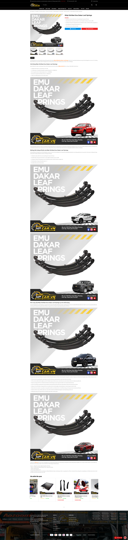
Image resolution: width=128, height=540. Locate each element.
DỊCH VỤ (70, 8)
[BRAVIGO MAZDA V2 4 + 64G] (94, 486)
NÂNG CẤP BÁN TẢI (62, 8)
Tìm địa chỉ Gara (95, 1)
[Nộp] (92, 5)
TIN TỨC (82, 8)
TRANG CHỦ (41, 8)
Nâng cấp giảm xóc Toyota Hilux (58, 11)
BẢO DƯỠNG (76, 8)
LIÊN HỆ (87, 8)
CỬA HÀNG (54, 8)
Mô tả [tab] (32, 57)
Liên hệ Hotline (90, 28)
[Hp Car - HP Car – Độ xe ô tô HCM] (35, 5)
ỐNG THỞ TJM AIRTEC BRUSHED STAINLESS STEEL (59, 497)
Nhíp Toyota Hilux (67, 11)
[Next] (61, 30)
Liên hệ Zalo (73, 28)
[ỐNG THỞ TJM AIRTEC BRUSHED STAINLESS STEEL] (59, 486)
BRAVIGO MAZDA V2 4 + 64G (92, 496)
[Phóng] (31, 46)
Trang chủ (33, 11)
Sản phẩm (37, 11)
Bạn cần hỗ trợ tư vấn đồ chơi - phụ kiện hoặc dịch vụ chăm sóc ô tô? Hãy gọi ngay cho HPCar (48, 1)
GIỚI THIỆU (48, 8)
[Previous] (32, 30)
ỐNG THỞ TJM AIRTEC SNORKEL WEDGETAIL (42, 497)
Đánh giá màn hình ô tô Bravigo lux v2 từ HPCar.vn (76, 497)
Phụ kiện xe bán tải (42, 11)
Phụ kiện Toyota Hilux (49, 11)
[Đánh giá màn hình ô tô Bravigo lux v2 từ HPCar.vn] (76, 486)
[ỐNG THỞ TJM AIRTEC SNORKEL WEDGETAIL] (42, 486)
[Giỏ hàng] (96, 5)
